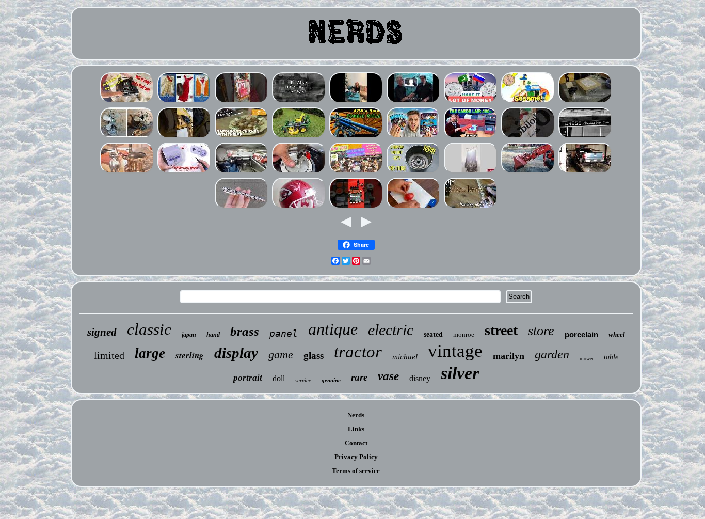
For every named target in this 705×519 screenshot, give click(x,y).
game (280, 354)
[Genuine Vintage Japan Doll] (241, 102)
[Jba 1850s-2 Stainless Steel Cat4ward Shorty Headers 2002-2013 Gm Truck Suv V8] (585, 172)
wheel (616, 334)
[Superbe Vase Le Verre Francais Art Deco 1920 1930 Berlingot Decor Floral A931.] (413, 207)
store (541, 330)
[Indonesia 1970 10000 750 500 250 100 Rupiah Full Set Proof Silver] (471, 102)
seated (433, 334)
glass (313, 355)
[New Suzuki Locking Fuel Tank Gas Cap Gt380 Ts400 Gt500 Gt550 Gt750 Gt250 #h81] (299, 172)
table (611, 357)
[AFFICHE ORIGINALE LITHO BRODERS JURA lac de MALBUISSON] (585, 102)
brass (244, 331)
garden (552, 354)
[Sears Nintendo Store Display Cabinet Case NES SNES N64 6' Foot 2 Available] (184, 172)
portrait (247, 378)
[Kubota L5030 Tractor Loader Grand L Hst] (528, 172)
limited (109, 355)
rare (359, 377)
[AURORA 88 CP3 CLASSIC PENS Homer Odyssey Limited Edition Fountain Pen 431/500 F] (241, 207)
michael (405, 357)
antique (333, 329)
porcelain (581, 334)
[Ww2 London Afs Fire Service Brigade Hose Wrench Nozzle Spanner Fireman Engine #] (299, 102)
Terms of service (356, 471)
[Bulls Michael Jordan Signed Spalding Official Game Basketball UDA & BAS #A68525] (299, 207)
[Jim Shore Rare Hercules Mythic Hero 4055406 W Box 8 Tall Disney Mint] (356, 172)
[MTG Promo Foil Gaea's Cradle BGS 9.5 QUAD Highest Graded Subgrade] (471, 137)
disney (419, 378)
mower (587, 358)
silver (460, 373)
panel (283, 333)
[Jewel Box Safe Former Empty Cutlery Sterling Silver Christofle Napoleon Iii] (356, 102)
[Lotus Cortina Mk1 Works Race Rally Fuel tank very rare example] (241, 172)
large (150, 353)
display (236, 352)
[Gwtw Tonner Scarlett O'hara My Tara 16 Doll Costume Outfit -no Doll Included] (184, 102)
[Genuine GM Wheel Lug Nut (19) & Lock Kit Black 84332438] (413, 172)
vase (388, 376)
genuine (331, 380)
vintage (455, 351)
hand (213, 334)
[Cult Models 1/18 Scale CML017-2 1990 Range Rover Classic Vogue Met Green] (184, 137)
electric (390, 329)
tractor (358, 351)
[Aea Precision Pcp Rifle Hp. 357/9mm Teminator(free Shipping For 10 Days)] (356, 137)
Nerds (355, 415)
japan (189, 334)
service (303, 380)
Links (356, 429)
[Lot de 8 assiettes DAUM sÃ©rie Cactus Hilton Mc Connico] (413, 102)
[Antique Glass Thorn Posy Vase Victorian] (471, 172)
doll (279, 378)
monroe (463, 334)
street (501, 330)
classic (149, 329)
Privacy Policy (356, 457)
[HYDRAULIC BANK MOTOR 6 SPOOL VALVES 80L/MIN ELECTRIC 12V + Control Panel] (356, 207)
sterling (189, 355)
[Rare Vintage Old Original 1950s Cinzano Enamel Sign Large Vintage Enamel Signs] (528, 137)
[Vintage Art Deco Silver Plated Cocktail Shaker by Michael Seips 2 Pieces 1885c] (127, 172)
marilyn (508, 356)
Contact (356, 443)
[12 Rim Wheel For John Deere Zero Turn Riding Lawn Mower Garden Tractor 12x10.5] (299, 137)
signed (102, 332)
